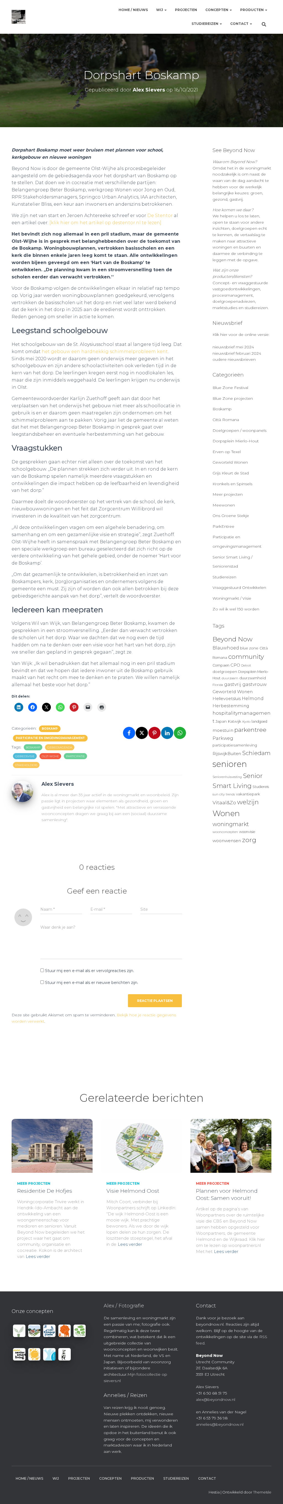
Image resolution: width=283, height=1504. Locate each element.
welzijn (248, 802)
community (246, 656)
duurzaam (230, 678)
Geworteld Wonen (230, 462)
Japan (221, 721)
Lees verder (38, 1256)
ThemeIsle (262, 1492)
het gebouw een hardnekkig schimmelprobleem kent (105, 351)
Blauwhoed (226, 648)
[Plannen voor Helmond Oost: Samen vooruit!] (230, 1145)
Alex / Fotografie (124, 1306)
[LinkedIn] (167, 733)
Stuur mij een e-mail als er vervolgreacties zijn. (89, 970)
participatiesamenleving (235, 745)
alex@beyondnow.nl (215, 1399)
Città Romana (226, 419)
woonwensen (227, 840)
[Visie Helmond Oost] (141, 1145)
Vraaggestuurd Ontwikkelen (239, 587)
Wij (160, 10)
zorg (249, 840)
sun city (219, 794)
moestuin (223, 730)
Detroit (246, 665)
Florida (218, 685)
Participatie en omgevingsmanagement (50, 738)
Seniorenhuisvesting (227, 777)
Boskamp (50, 728)
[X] (142, 733)
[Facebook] (129, 733)
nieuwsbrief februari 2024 (237, 353)
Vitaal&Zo (224, 802)
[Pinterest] (154, 733)
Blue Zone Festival (230, 387)
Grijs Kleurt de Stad (231, 473)
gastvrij (232, 684)
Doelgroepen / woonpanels (239, 430)
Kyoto (246, 722)
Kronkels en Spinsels (232, 483)
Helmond (253, 698)
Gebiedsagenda (59, 747)
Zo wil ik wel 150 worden (236, 609)
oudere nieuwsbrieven (234, 359)
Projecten (186, 10)
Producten (252, 10)
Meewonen (224, 505)
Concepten (217, 10)
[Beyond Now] (18, 17)
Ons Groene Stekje (231, 515)
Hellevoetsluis (227, 698)
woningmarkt (231, 824)
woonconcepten (225, 832)
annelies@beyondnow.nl (219, 1424)
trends (230, 794)
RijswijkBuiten (227, 753)
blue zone (249, 648)
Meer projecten (228, 494)
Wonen (226, 813)
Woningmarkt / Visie (232, 598)
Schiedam (256, 753)
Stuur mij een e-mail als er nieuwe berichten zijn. (91, 982)
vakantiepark (248, 794)
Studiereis (261, 787)
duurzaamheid (252, 678)
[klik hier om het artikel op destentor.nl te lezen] (105, 222)
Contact (239, 24)
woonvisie (247, 832)
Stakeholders (26, 765)
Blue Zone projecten (233, 398)
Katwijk (234, 721)
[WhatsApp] (180, 733)
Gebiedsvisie (25, 756)
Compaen (221, 665)
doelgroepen (225, 671)
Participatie (75, 756)
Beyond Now (233, 639)
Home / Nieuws (133, 10)
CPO (235, 665)
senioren (230, 764)
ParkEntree (223, 526)
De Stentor (160, 215)
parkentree (250, 729)
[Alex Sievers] (22, 790)
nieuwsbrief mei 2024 (233, 346)
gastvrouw (254, 684)
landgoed (259, 721)
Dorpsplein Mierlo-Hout (236, 440)
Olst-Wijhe (50, 756)
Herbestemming (231, 705)
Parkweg (223, 738)
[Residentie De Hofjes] (52, 1145)
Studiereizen (205, 24)
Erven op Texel (227, 451)
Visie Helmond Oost (132, 1191)
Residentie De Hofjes (44, 1191)
